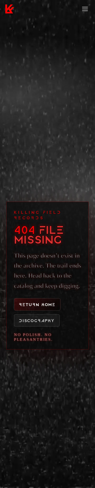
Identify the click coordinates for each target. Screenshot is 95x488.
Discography (37, 320)
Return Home (37, 304)
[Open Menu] (85, 9)
